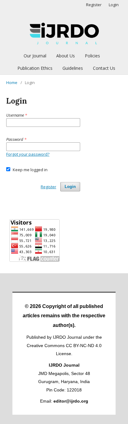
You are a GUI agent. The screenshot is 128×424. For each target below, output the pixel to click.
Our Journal (35, 56)
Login (114, 4)
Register (94, 4)
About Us (65, 56)
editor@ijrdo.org (70, 401)
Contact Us (104, 68)
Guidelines (72, 68)
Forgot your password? (27, 154)
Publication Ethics (35, 68)
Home (11, 82)
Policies (92, 56)
